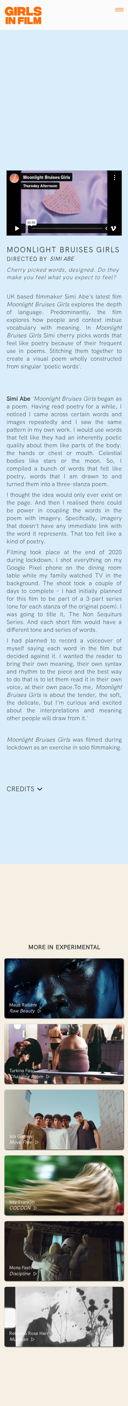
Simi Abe (62, 259)
